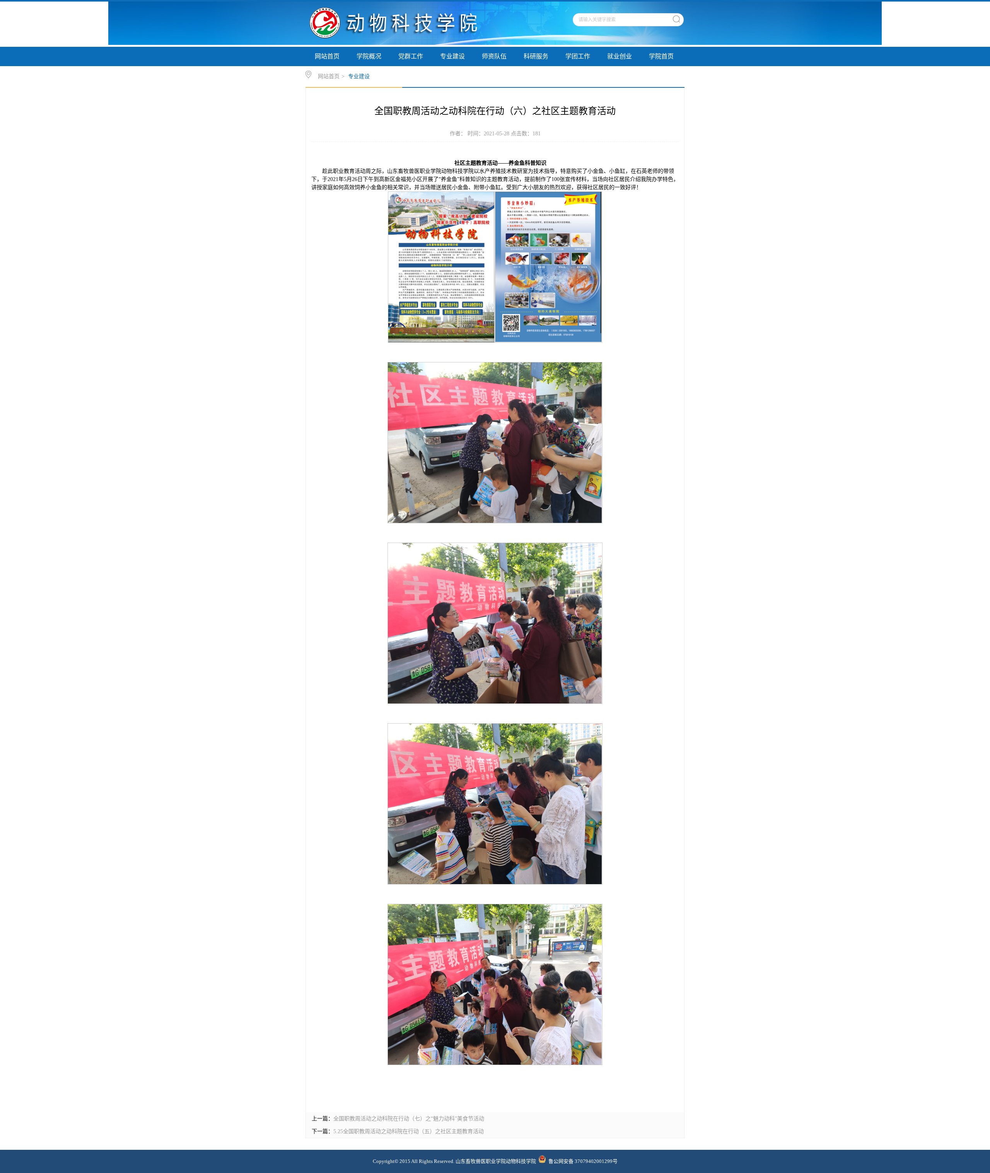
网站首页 (327, 56)
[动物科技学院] (405, 43)
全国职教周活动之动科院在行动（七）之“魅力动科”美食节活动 (408, 1119)
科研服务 (536, 56)
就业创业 (619, 56)
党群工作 (410, 56)
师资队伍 (494, 56)
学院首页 (661, 56)
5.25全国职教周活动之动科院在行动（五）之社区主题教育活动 (408, 1131)
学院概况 (369, 56)
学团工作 (577, 56)
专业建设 (452, 56)
